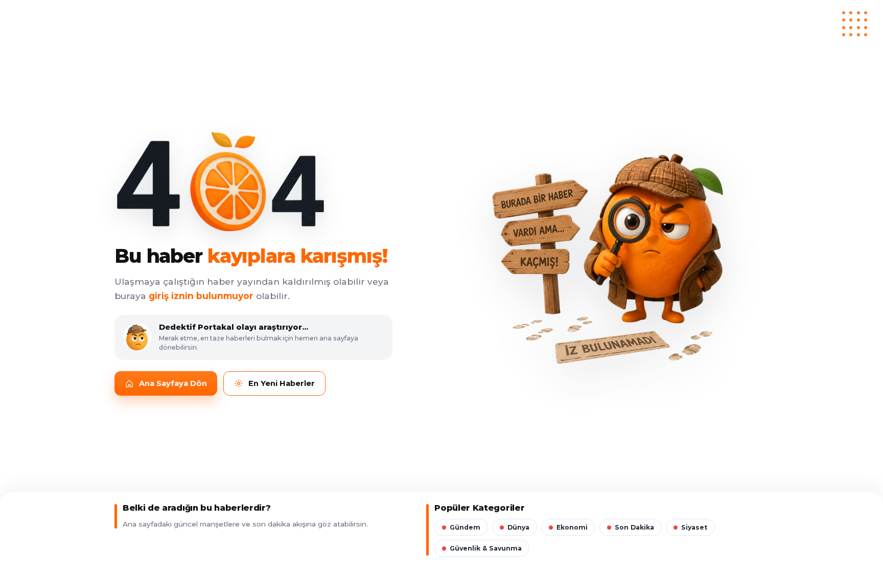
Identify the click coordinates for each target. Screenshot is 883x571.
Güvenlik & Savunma (486, 548)
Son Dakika (634, 527)
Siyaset (694, 527)
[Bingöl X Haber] (441, 25)
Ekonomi (572, 527)
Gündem (465, 527)
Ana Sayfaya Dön (173, 383)
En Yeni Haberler (281, 383)
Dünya (518, 527)
